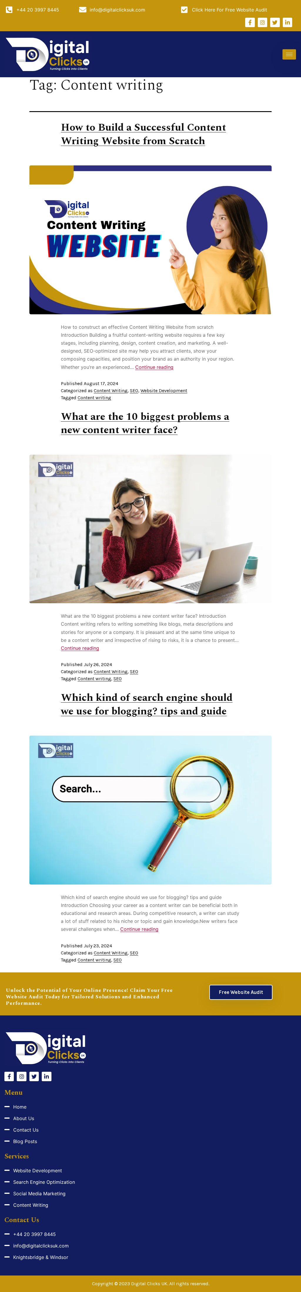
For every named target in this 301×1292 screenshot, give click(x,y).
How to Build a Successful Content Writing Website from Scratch (143, 134)
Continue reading (154, 367)
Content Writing (111, 390)
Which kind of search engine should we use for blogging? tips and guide (147, 704)
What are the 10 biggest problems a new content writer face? (145, 423)
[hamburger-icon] (289, 54)
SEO (134, 390)
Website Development (164, 390)
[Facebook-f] (250, 22)
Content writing (94, 397)
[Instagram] (262, 22)
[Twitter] (275, 22)
